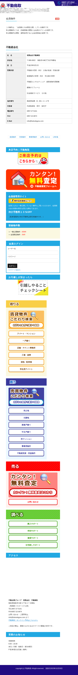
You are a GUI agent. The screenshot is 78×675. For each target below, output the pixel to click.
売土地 (26, 411)
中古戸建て (26, 432)
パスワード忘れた (14, 270)
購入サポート (33, 524)
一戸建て (26, 341)
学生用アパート (26, 369)
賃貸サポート (33, 538)
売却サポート (33, 531)
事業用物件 (33, 137)
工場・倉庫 (26, 355)
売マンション (26, 439)
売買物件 (22, 137)
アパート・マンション (26, 334)
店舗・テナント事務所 (26, 348)
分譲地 (26, 418)
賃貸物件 (13, 137)
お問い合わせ (45, 137)
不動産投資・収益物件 (26, 453)
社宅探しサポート (33, 545)
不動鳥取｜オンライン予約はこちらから (23, 620)
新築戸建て (26, 425)
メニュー (72, 5)
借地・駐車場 (26, 362)
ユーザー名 (12, 248)
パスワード (12, 256)
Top (73, 670)
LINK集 (55, 137)
